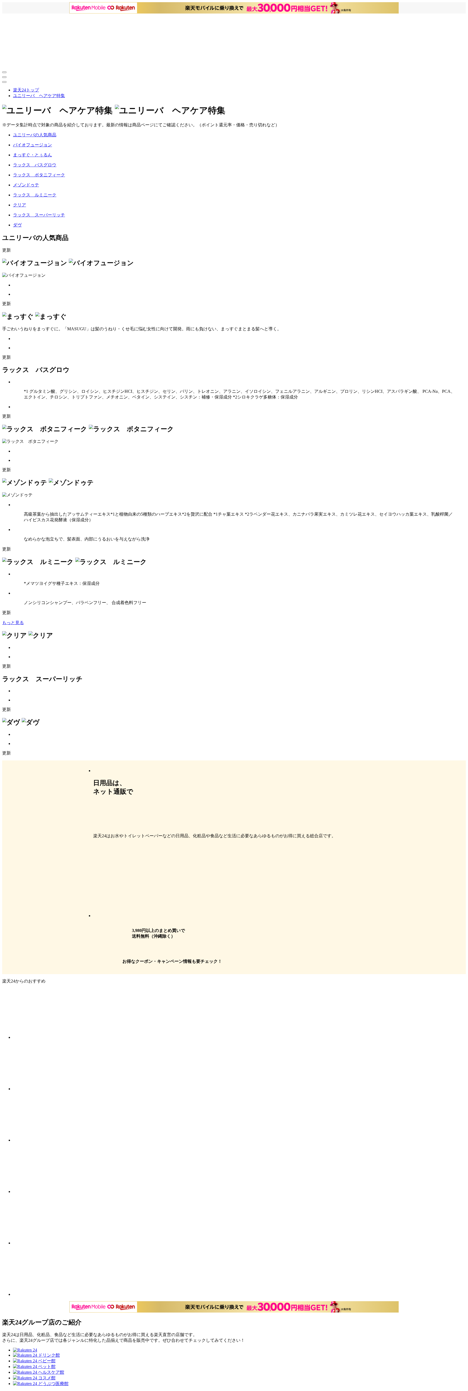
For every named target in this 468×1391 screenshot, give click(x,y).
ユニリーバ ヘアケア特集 (39, 95)
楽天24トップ (26, 90)
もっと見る (13, 622)
